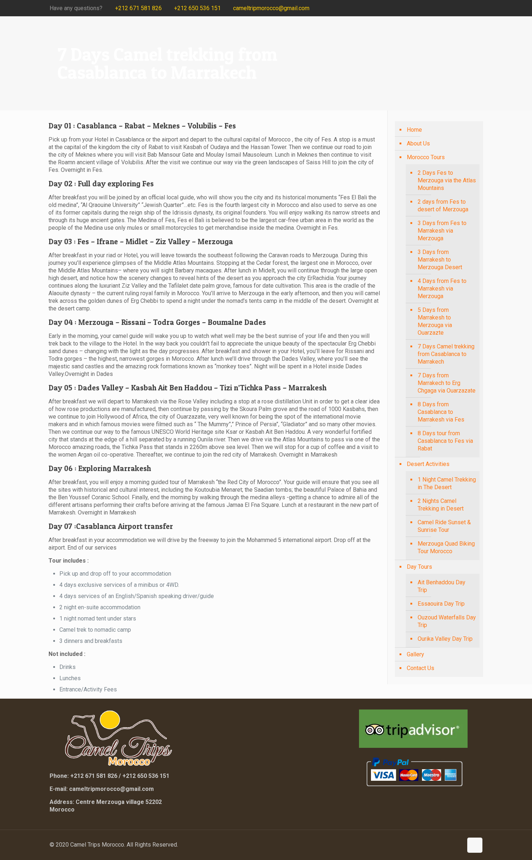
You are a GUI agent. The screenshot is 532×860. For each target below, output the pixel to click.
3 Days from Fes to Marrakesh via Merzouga (442, 231)
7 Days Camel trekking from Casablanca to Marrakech (446, 354)
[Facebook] (439, 8)
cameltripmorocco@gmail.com (271, 8)
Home (414, 129)
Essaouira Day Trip (441, 603)
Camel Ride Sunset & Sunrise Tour (444, 526)
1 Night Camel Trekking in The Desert (447, 483)
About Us (418, 143)
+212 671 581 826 (138, 8)
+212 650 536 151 (197, 8)
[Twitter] (449, 8)
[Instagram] (469, 8)
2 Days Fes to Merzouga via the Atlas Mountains (447, 180)
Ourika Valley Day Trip (445, 638)
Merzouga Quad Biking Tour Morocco (446, 547)
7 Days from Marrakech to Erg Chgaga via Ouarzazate (447, 383)
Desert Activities (428, 464)
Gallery (415, 654)
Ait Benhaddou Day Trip (441, 586)
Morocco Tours (426, 157)
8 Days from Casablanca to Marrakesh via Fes (441, 412)
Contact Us (420, 668)
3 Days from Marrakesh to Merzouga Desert (440, 260)
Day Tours (419, 566)
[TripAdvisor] (478, 8)
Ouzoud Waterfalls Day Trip (447, 621)
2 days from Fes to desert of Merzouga (443, 205)
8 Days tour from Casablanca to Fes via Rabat (445, 441)
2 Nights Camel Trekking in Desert (441, 504)
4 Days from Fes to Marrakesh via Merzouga (442, 289)
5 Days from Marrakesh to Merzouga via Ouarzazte (435, 321)
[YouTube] (459, 8)
